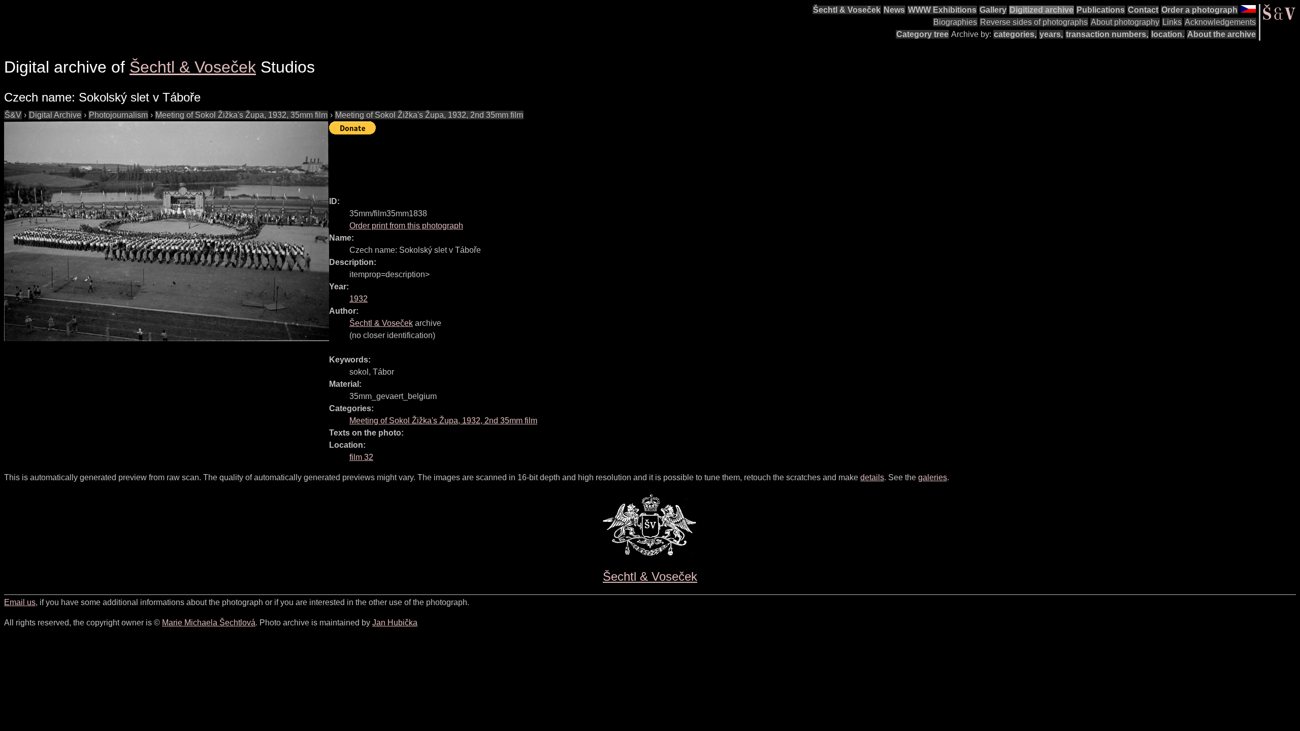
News (894, 10)
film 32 (361, 457)
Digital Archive (55, 115)
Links (1172, 22)
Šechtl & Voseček (847, 10)
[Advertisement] (514, 161)
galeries (932, 477)
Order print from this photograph (406, 225)
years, (1051, 34)
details (872, 477)
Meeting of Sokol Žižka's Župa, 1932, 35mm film (241, 115)
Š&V (13, 115)
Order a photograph (1199, 10)
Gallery (993, 10)
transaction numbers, (1107, 34)
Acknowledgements (1220, 22)
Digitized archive (1042, 10)
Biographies (955, 22)
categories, (1015, 34)
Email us (20, 602)
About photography (1125, 22)
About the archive (1221, 34)
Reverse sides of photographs (1034, 22)
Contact (1143, 10)
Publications (1101, 10)
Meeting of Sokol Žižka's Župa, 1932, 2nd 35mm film (429, 115)
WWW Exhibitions (942, 10)
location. (1167, 34)
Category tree (922, 34)
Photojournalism (118, 115)
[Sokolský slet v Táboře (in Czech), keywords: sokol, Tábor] (166, 231)
